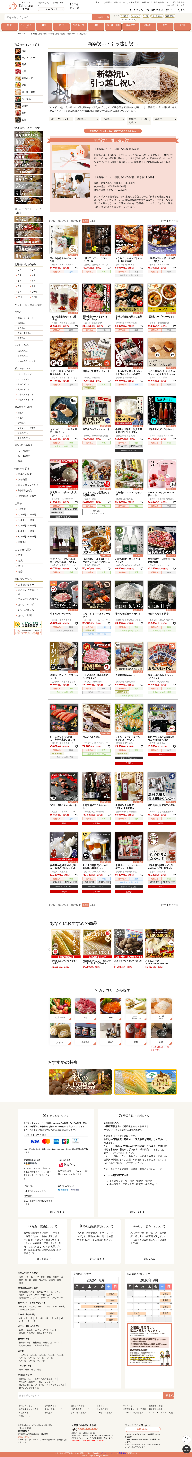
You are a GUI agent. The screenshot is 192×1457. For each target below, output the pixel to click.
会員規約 (49, 1412)
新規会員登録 (179, 2)
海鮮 (9, 25)
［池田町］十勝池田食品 (126, 377)
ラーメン (45, 1298)
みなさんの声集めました (29, 592)
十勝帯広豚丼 (47, 1295)
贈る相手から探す (27, 1333)
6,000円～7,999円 (27, 531)
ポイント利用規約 (78, 1412)
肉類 (61, 25)
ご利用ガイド (146, 2)
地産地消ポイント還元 (28, 1409)
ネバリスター (51, 1306)
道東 (20, 555)
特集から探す (25, 474)
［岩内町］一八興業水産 (158, 681)
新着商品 (22, 479)
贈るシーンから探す (51, 34)
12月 (34, 297)
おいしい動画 (25, 615)
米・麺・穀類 (113, 25)
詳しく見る (56, 1212)
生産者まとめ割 (155, 1406)
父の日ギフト (24, 389)
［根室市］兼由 (89, 499)
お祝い (63, 34)
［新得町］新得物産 (91, 377)
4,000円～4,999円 (27, 520)
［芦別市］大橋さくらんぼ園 (62, 323)
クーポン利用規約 (104, 1412)
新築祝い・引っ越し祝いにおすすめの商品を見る (113, 131)
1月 (20, 270)
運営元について (25, 1437)
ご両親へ (22, 423)
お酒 (182, 25)
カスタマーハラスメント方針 (161, 1412)
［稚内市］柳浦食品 (156, 743)
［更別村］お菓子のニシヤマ (95, 743)
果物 (96, 25)
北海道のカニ (43, 1292)
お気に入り (156, 10)
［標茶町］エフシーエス (158, 565)
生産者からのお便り (28, 599)
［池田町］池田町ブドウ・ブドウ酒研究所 (96, 264)
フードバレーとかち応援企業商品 (49, 1385)
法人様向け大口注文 (176, 5)
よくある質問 (133, 2)
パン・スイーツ (27, 26)
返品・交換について (162, 2)
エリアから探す (23, 549)
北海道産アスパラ (27, 1292)
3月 (20, 275)
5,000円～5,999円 (27, 525)
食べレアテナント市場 (29, 1388)
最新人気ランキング (28, 485)
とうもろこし (157, 16)
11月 (20, 297)
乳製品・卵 (78, 25)
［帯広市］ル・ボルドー (158, 264)
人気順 (92, 221)
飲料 (165, 25)
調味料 (147, 25)
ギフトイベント (50, 1330)
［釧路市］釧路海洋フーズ (61, 743)
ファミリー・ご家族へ (27, 428)
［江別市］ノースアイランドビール (96, 871)
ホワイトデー (24, 379)
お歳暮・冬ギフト (25, 399)
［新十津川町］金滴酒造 (93, 811)
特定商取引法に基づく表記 (134, 1409)
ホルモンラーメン (128, 19)
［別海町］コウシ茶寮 (157, 377)
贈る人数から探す (45, 1333)
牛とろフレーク (36, 1306)
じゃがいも (136, 16)
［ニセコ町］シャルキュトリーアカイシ (96, 620)
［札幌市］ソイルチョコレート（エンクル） (63, 811)
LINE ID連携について (80, 1409)
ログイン (138, 10)
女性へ (21, 413)
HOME (19, 34)
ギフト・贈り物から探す (33, 34)
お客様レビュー (26, 584)
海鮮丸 (62, 1306)
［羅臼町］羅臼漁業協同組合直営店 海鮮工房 (96, 435)
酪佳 (33, 1309)
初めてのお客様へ (104, 2)
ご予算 (18, 503)
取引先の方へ (24, 438)
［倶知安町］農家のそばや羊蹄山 (129, 620)
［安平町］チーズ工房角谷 (61, 264)
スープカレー (57, 1298)
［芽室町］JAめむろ (124, 743)
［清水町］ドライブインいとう (63, 377)
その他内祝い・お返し (27, 361)
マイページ (128, 1406)
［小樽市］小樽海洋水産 (126, 323)
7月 (20, 286)
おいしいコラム (26, 610)
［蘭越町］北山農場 (156, 871)
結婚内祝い (23, 351)
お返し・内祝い (34, 1330)
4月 (34, 275)
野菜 (44, 25)
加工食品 (130, 25)
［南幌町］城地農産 (58, 871)
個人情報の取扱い (156, 1409)
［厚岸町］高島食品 (91, 565)
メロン (146, 16)
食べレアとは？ (51, 9)
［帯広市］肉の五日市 (125, 264)
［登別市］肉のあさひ (92, 323)
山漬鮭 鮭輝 (24, 1309)
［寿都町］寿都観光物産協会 (128, 565)
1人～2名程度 (24, 451)
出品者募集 (24, 1412)
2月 (34, 270)
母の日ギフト (24, 384)
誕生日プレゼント (25, 318)
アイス (36, 1298)
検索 (100, 17)
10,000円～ (24, 542)
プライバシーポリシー (108, 1453)
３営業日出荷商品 (27, 496)
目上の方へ (23, 433)
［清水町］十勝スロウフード (62, 620)
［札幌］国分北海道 (124, 499)
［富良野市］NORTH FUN (61, 499)
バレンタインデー (25, 374)
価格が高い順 (75, 221)
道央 (20, 560)
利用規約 (122, 1453)
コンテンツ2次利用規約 (133, 1412)
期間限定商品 (25, 490)
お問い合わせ (119, 2)
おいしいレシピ (26, 604)
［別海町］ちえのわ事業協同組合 (161, 499)
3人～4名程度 (24, 456)
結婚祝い (22, 323)
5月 (20, 281)
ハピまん (125, 16)
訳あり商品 (170, 16)
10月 (34, 292)
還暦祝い (22, 338)
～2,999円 (23, 509)
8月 (34, 286)
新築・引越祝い (24, 333)
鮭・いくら (56, 1292)
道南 (20, 571)
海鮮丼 (22, 1295)
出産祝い (22, 328)
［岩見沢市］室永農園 (125, 435)
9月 (20, 292)
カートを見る (177, 10)
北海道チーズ (25, 1298)
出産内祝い (23, 356)
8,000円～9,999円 (27, 536)
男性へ (21, 418)
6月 (34, 281)
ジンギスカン (33, 1295)
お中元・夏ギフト (25, 394)
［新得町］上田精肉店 (92, 681)
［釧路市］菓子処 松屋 (125, 681)
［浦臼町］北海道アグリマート (161, 435)
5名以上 (21, 461)
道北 (20, 566)
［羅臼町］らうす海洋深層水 (160, 811)
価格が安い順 (63, 221)
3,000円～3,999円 (27, 514)
